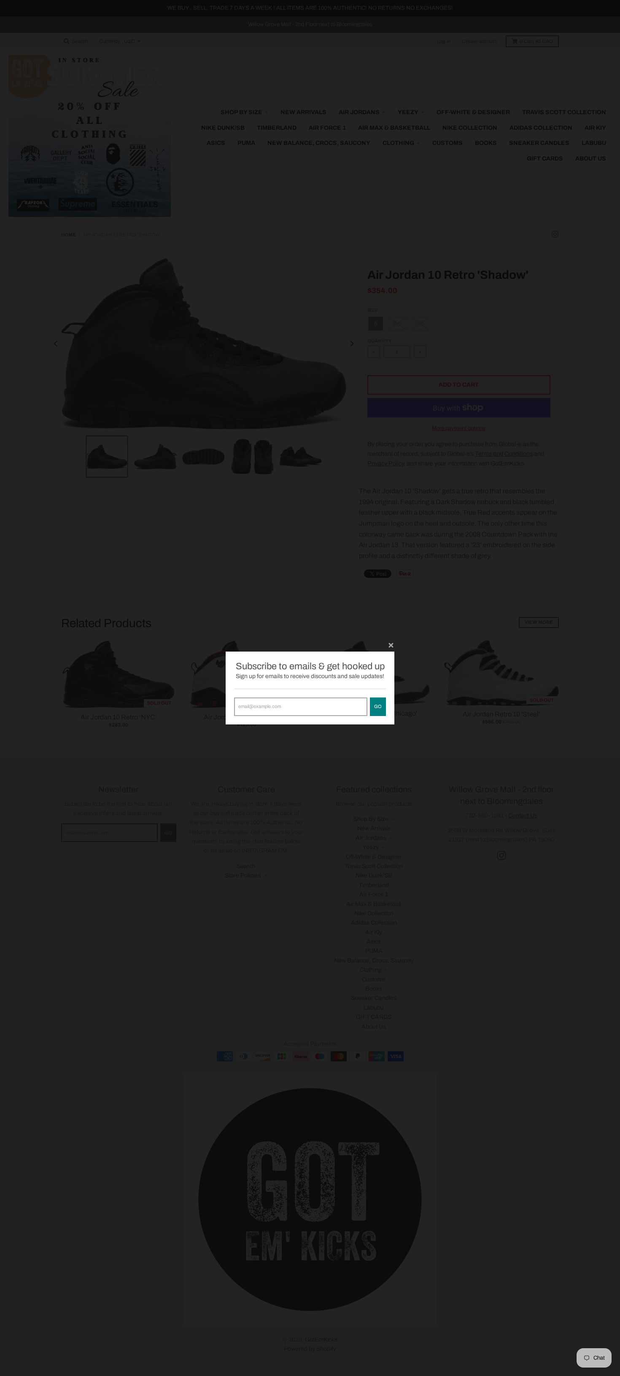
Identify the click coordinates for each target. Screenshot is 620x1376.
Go (378, 706)
